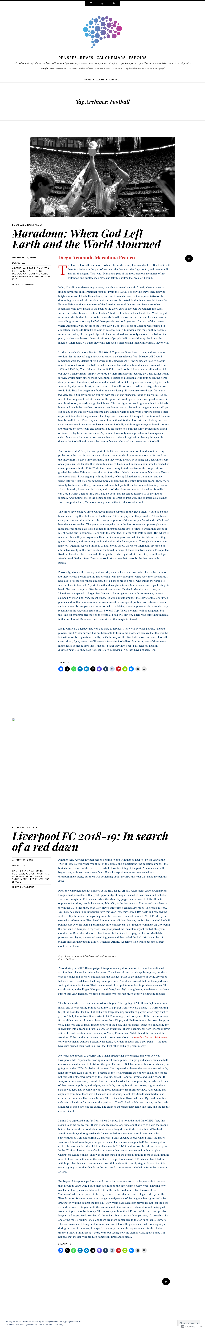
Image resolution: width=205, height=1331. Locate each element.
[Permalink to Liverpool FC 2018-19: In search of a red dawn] (102, 768)
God (15, 276)
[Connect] (102, 3)
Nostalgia (34, 224)
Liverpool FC (20, 876)
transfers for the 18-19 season (151, 1037)
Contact (115, 79)
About (100, 79)
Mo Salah (36, 876)
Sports (32, 827)
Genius (45, 273)
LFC (47, 873)
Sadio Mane (19, 879)
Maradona (26, 276)
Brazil (31, 268)
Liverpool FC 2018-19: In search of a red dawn (90, 841)
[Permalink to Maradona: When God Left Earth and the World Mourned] (102, 177)
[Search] (114, 3)
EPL (14, 871)
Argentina (19, 268)
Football (19, 224)
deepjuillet (19, 263)
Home (87, 79)
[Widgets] (91, 3)
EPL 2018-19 (25, 871)
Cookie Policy (58, 1324)
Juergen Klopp (35, 873)
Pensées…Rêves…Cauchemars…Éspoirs (102, 57)
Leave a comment (23, 284)
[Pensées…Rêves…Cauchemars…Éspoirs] (102, 32)
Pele (37, 276)
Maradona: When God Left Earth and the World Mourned (86, 238)
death (30, 271)
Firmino (38, 871)
